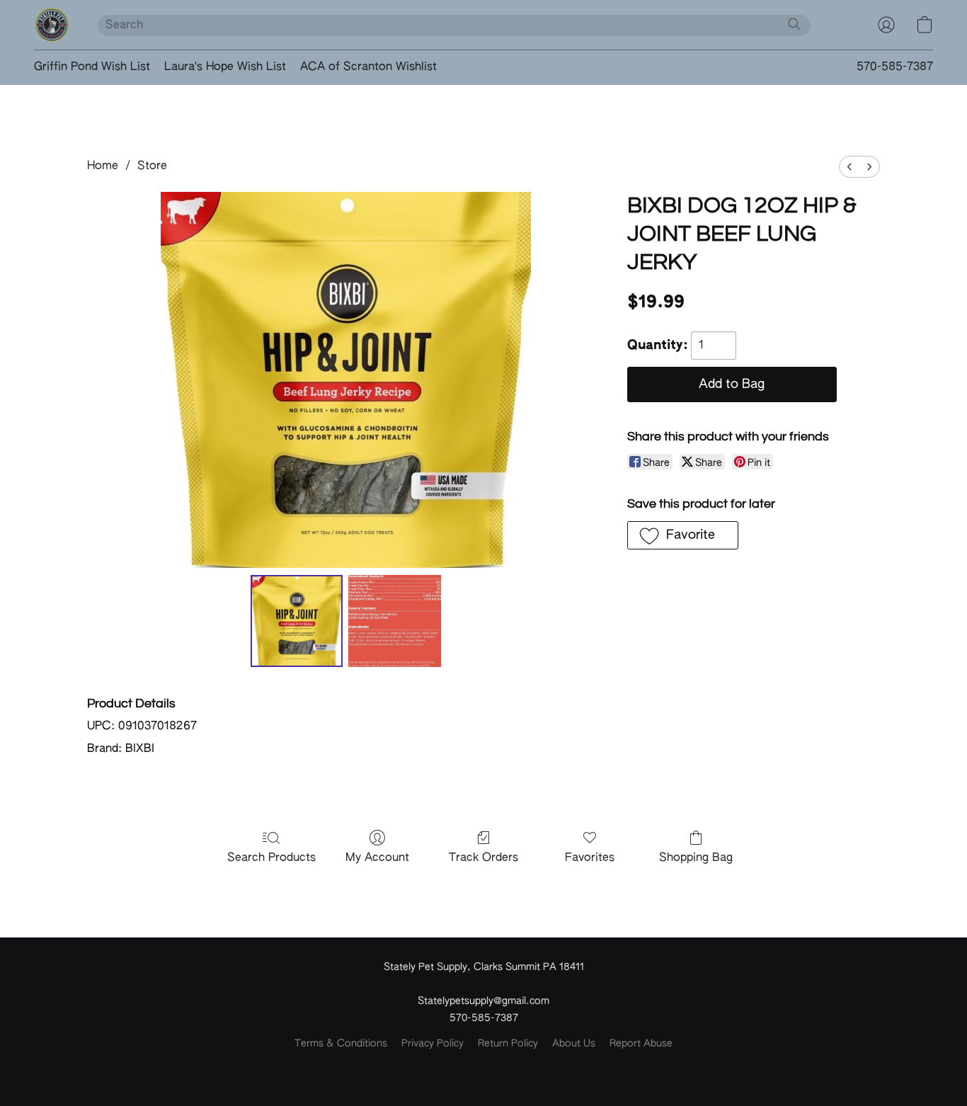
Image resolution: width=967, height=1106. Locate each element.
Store (152, 166)
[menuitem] (849, 166)
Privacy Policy (432, 1044)
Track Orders (483, 858)
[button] (51, 24)
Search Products (271, 858)
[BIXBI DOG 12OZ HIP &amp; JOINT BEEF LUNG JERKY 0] (297, 621)
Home (102, 166)
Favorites (589, 858)
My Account (377, 858)
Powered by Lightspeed (484, 1068)
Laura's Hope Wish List (225, 67)
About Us (573, 1044)
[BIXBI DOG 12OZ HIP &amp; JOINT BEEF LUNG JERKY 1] (394, 621)
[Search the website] (794, 24)
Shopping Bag (696, 858)
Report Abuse (641, 1044)
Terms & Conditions (340, 1044)
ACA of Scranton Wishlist (368, 67)
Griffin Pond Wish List (92, 67)
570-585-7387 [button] (895, 67)
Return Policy (508, 1044)
